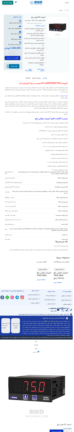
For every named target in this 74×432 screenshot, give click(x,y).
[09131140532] (63, 308)
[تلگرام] (17, 297)
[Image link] (16, 326)
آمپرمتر (61, 10)
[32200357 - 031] (67, 310)
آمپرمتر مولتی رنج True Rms (44, 274)
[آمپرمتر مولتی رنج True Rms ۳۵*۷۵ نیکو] (61, 262)
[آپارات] (12, 297)
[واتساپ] (7, 297)
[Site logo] (36, 3)
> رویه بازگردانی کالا (28, 70)
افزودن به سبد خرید (12, 58)
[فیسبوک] (2, 297)
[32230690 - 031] (71, 310)
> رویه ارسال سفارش (40, 70)
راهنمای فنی (14, 66)
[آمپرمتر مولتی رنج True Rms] (42, 262)
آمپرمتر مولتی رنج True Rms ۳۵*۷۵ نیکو (61, 275)
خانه (67, 10)
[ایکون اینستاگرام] (22, 297)
